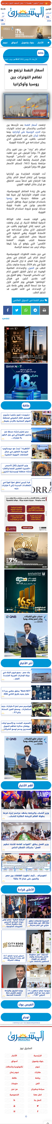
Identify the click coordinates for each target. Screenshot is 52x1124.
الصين (31, 268)
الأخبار (40, 43)
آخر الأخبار (26, 663)
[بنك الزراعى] (26, 591)
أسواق (14, 43)
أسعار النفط (31, 125)
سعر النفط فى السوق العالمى (29, 300)
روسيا (9, 198)
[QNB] (26, 635)
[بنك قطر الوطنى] (26, 758)
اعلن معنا (38, 1095)
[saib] (26, 344)
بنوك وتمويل (27, 43)
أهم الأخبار (26, 785)
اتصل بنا (37, 1100)
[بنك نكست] (26, 381)
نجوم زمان (14, 1072)
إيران (35, 135)
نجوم (5, 43)
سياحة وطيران (37, 1089)
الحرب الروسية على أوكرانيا (26, 132)
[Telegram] (35, 310)
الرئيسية (38, 1055)
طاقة (40, 53)
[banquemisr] (26, 513)
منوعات (14, 1083)
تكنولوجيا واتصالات (14, 1067)
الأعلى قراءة (26, 889)
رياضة (37, 1078)
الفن (38, 1083)
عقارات (38, 1072)
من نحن (14, 1089)
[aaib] (26, 32)
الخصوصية (14, 1095)
